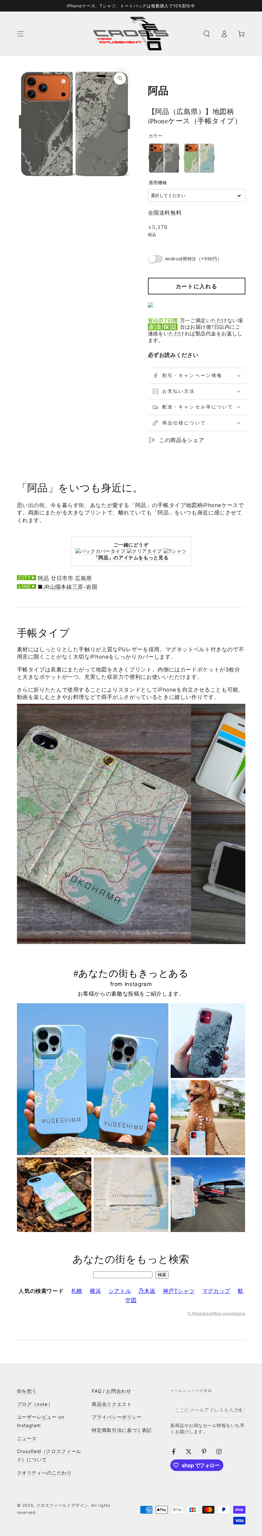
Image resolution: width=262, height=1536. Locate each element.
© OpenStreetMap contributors (216, 1313)
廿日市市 (62, 578)
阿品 (43, 578)
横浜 (95, 1291)
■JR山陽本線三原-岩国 (67, 587)
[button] (206, 33)
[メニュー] (20, 33)
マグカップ (216, 1291)
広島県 (83, 578)
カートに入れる (197, 286)
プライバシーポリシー (117, 1417)
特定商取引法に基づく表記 (122, 1430)
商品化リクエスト (112, 1404)
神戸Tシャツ (179, 1291)
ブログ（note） (35, 1404)
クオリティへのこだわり (44, 1473)
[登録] (241, 1409)
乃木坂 (146, 1291)
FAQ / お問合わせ (111, 1391)
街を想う (27, 1391)
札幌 (76, 1291)
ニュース (27, 1439)
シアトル (120, 1291)
